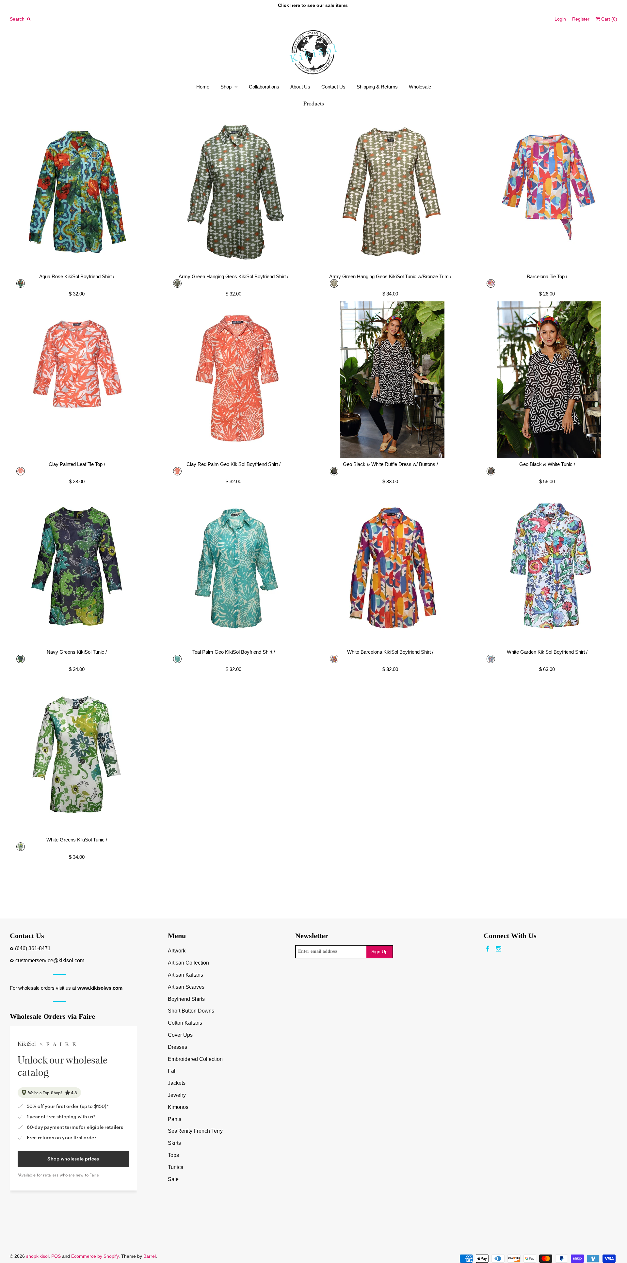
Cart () (608, 19)
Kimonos (178, 1107)
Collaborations (264, 86)
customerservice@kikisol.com (49, 960)
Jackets (176, 1083)
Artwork (176, 950)
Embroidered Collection (195, 1059)
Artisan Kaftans (185, 975)
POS (56, 1256)
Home (202, 86)
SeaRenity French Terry (195, 1131)
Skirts (174, 1143)
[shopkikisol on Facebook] (488, 949)
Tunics (175, 1167)
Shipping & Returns (377, 86)
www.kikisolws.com (99, 988)
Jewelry (177, 1095)
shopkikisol (37, 1256)
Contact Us (333, 86)
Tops (173, 1155)
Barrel (149, 1256)
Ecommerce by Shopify (95, 1256)
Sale (173, 1179)
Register (580, 19)
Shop (226, 86)
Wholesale (420, 86)
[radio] (20, 283)
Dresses (177, 1047)
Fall (172, 1071)
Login (560, 19)
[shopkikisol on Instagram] (498, 949)
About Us (300, 86)
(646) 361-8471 (33, 948)
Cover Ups (180, 1035)
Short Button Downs (191, 1011)
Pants (174, 1119)
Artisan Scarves (186, 987)
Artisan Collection (188, 963)
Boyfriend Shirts (186, 999)
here (295, 5)
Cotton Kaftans (185, 1023)
